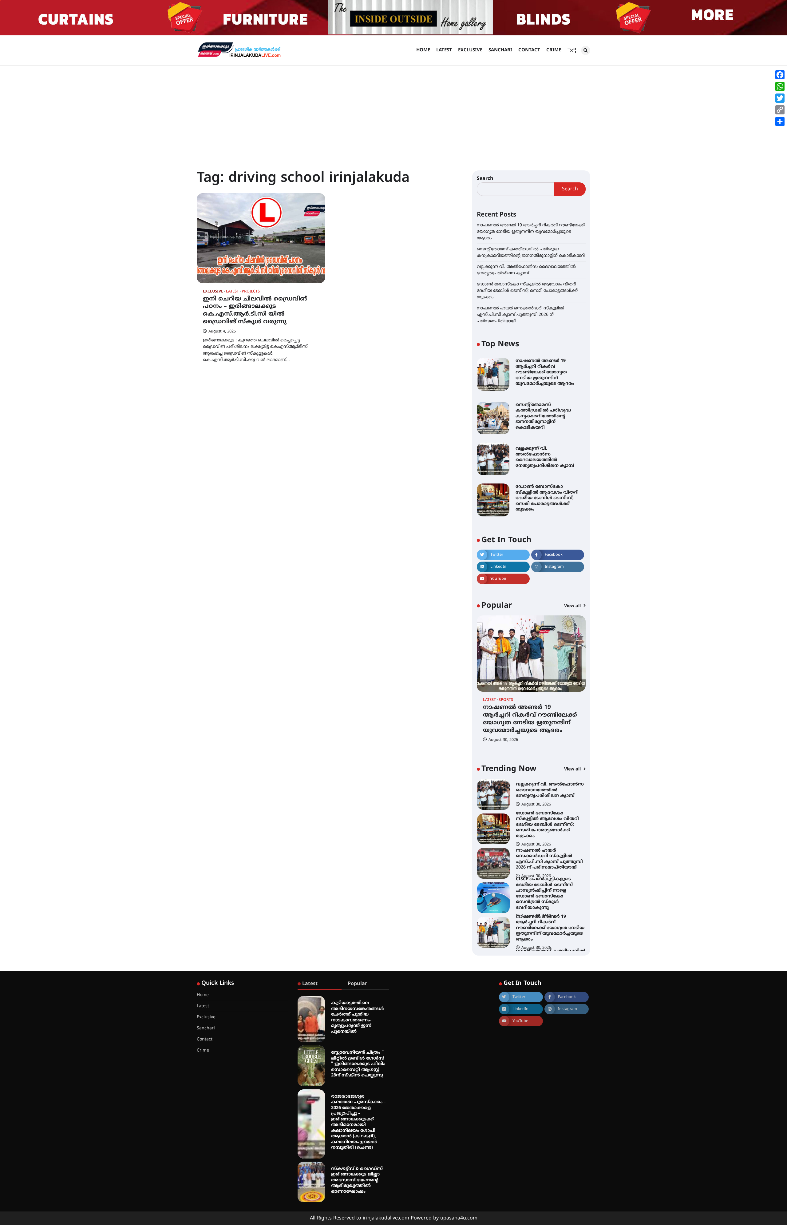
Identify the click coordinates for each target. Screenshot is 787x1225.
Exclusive (470, 50)
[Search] (585, 50)
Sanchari (500, 50)
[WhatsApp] (780, 86)
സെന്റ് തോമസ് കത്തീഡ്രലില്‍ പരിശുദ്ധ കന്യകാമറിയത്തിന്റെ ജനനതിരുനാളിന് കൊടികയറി (543, 416)
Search (485, 179)
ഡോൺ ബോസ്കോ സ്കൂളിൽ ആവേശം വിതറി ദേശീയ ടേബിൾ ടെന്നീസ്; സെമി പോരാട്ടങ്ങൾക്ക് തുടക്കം (527, 291)
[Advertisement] (393, 112)
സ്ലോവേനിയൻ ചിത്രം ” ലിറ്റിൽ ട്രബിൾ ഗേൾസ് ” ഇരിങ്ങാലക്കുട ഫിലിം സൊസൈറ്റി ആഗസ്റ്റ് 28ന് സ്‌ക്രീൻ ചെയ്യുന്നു (358, 1064)
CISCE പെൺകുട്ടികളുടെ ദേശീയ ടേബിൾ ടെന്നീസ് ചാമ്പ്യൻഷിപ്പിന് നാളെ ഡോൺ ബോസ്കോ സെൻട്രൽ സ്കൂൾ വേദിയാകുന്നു (544, 878)
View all (573, 606)
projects (251, 291)
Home (423, 50)
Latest (444, 50)
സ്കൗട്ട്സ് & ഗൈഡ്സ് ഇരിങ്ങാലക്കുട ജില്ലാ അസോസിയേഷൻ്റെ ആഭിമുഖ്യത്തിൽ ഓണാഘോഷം (357, 1180)
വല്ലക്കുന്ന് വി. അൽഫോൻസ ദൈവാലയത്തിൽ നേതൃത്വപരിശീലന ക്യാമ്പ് (545, 457)
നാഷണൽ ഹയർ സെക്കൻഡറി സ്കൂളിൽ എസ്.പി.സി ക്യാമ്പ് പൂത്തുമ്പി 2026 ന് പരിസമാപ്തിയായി (520, 315)
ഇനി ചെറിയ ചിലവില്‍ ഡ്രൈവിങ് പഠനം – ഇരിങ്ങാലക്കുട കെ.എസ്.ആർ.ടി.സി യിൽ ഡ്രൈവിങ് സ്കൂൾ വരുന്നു (255, 310)
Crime (553, 50)
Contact (529, 50)
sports (506, 700)
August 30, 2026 (503, 740)
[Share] (780, 121)
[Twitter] (780, 98)
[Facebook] (780, 75)
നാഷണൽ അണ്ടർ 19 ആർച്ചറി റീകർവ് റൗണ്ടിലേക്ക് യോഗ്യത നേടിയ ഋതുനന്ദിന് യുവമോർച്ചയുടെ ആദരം (531, 232)
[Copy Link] (780, 110)
